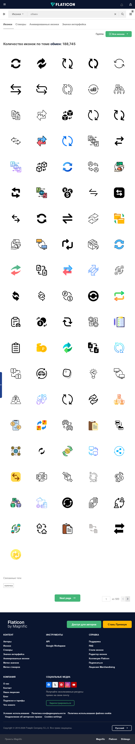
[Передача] (119, 141)
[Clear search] (115, 14)
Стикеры (20, 24)
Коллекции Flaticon (99, 658)
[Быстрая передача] (119, 451)
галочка (8, 585)
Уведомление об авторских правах (23, 716)
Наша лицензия (11, 692)
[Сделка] (119, 167)
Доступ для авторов (84, 624)
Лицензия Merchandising (102, 666)
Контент (8, 634)
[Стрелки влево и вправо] (93, 192)
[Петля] (67, 322)
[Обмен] (41, 63)
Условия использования (16, 713)
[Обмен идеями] (93, 373)
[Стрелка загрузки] (119, 244)
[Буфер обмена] (15, 322)
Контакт (7, 687)
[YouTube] (74, 685)
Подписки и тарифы (14, 700)
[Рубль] (41, 347)
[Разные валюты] (67, 192)
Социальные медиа (58, 676)
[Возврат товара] (41, 425)
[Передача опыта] (119, 89)
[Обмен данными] (93, 141)
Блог (5, 696)
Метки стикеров (11, 666)
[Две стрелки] (15, 296)
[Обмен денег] (67, 296)
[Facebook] (49, 685)
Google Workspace (55, 645)
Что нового (9, 704)
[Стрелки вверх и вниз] (93, 270)
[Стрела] (41, 451)
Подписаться (96, 662)
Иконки (7, 24)
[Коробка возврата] (93, 244)
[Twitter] (55, 685)
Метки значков (11, 662)
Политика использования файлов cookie (89, 713)
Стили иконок (96, 649)
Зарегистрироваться (60, 703)
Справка (94, 634)
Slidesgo (125, 739)
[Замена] (93, 167)
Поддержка (95, 641)
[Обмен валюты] (41, 322)
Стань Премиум (117, 624)
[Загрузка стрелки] (15, 63)
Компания (9, 676)
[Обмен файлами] (41, 270)
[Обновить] (93, 63)
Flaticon (113, 739)
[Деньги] (93, 89)
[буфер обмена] (67, 373)
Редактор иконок (98, 654)
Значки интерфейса (74, 24)
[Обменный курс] (67, 451)
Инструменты (54, 634)
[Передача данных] (41, 89)
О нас (6, 683)
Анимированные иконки (44, 24)
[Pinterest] (61, 685)
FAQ (91, 645)
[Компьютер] (41, 244)
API (48, 641)
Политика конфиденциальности (49, 713)
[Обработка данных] (93, 322)
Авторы (7, 641)
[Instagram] (67, 685)
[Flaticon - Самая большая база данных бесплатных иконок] (63, 4)
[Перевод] (93, 218)
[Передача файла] (15, 218)
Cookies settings (53, 717)
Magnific (100, 739)
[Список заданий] (119, 322)
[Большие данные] (41, 502)
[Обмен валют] (15, 425)
